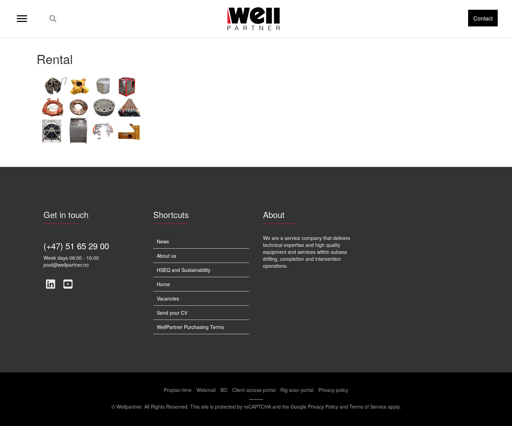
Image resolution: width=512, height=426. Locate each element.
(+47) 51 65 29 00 (76, 246)
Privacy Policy (323, 406)
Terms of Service (368, 406)
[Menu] (22, 19)
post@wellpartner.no (66, 264)
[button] (483, 18)
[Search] (51, 19)
